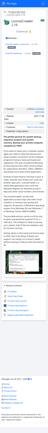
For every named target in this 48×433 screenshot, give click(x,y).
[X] (31, 379)
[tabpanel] (25, 49)
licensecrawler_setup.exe (17, 44)
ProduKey (12, 291)
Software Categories (13, 402)
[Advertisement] (24, 81)
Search (7, 407)
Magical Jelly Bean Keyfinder (20, 315)
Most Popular (10, 396)
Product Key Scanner (17, 301)
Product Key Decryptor (18, 310)
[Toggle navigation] (43, 3)
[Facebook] (29, 379)
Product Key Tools (16, 12)
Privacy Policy (10, 391)
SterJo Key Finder (15, 296)
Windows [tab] (12, 38)
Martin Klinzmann (35, 127)
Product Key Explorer (17, 305)
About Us (8, 387)
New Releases (10, 399)
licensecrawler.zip (14, 53)
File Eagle (11, 3)
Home (7, 384)
